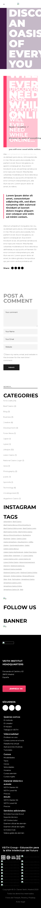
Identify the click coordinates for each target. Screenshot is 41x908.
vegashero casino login (12, 583)
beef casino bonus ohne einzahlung (17, 525)
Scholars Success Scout (14, 814)
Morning (6, 566)
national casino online (28, 572)
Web (21, 589)
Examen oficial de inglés (14, 827)
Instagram (16, 555)
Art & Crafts (8, 401)
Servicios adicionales (15, 810)
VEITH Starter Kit (11, 787)
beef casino (17, 521)
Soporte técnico (11, 817)
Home (12, 127)
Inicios (6, 764)
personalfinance (28, 576)
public (6, 477)
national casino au (17, 566)
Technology (8, 488)
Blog (5, 411)
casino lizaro (21, 538)
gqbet (27, 545)
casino (13, 538)
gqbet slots (7, 555)
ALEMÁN (7, 784)
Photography (9, 471)
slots (5, 579)
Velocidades (9, 767)
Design (6, 545)
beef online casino (25, 532)
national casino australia (12, 569)
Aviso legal (20, 902)
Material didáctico (13, 781)
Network (6, 576)
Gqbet (6, 439)
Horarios (7, 770)
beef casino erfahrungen (12, 528)
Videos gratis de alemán (14, 833)
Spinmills (7, 482)
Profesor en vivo (11, 737)
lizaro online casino (10, 562)
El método (8, 720)
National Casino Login (12, 460)
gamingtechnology (16, 545)
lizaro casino (28, 555)
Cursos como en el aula (14, 740)
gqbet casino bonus (10, 549)
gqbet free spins (30, 552)
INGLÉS (7, 797)
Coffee (30, 542)
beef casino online (10, 532)
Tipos (6, 761)
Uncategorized (9, 493)
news (5, 466)
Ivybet (6, 444)
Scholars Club (9, 830)
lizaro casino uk (24, 559)
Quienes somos (12, 717)
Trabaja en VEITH (11, 730)
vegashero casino (27, 579)
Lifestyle (6, 450)
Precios (7, 794)
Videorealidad (11, 734)
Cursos (7, 754)
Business (7, 417)
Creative (21, 127)
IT (21, 555)
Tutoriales (8, 750)
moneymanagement (27, 562)
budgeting (26, 535)
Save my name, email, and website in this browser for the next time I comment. (20, 357)
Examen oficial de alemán (15, 823)
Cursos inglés (9, 777)
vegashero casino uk (11, 589)
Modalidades (9, 757)
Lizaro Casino (8, 455)
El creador (8, 723)
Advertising (7, 521)
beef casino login (29, 528)
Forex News (8, 433)
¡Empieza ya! (16, 689)
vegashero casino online (12, 586)
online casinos (16, 576)
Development (9, 428)
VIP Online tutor (11, 820)
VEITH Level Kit (10, 790)
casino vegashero (10, 542)
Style (9, 579)
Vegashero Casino (11, 498)
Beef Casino (8, 406)
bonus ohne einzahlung (12, 535)
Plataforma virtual (11, 744)
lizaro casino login (10, 559)
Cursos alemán (10, 773)
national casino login (11, 572)
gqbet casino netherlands (13, 552)
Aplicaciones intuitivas (13, 747)
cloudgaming (22, 542)
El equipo (8, 726)
